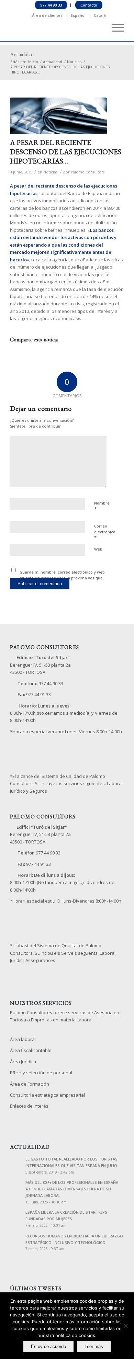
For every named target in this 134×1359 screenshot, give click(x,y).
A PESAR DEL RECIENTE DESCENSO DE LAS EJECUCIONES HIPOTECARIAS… (65, 152)
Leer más (94, 1346)
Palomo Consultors (87, 172)
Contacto (88, 5)
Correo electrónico (104, 532)
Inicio (33, 61)
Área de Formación (29, 1084)
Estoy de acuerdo (48, 1346)
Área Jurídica (23, 1061)
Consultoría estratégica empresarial (47, 1095)
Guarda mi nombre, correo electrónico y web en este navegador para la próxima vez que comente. (62, 577)
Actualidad (22, 54)
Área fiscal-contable (31, 1050)
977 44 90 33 (51, 5)
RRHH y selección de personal (41, 1072)
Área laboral (23, 1039)
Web (98, 549)
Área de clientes (47, 15)
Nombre (102, 506)
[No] (125, 1325)
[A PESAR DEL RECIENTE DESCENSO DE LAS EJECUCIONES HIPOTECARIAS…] (58, 116)
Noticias (74, 61)
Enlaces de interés (29, 1106)
